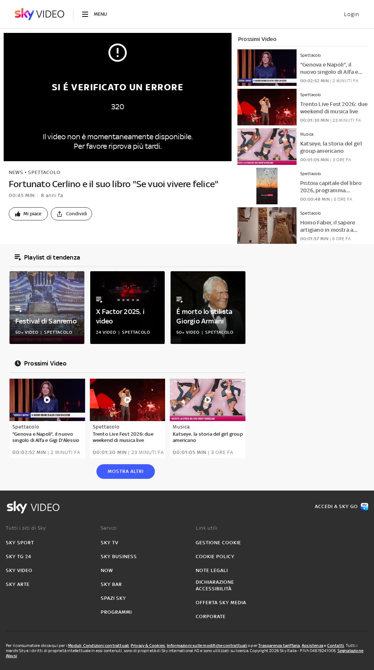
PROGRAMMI (116, 612)
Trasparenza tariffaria (279, 645)
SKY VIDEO (19, 570)
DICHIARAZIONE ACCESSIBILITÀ (215, 585)
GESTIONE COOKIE (218, 542)
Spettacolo (44, 172)
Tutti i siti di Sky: (26, 528)
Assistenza (312, 645)
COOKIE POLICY (215, 556)
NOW (107, 570)
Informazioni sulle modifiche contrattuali (207, 645)
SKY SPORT (20, 542)
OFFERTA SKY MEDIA (221, 602)
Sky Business (119, 556)
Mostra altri (126, 471)
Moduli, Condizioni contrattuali (98, 645)
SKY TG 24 (18, 556)
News (16, 172)
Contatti (335, 645)
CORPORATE (211, 616)
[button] (28, 213)
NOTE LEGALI (212, 570)
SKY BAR (111, 584)
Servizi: (109, 528)
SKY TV (109, 542)
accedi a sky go (336, 506)
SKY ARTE (18, 584)
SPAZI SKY (113, 598)
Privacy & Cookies (148, 645)
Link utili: (207, 528)
